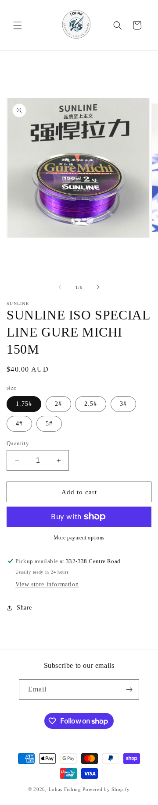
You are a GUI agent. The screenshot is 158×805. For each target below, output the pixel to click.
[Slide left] (59, 287)
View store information (47, 584)
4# (19, 423)
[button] (17, 25)
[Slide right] (98, 287)
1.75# (24, 404)
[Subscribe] (129, 689)
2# (58, 404)
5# (49, 423)
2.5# (90, 404)
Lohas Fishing (65, 789)
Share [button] (24, 607)
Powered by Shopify (106, 789)
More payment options (79, 538)
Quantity (18, 443)
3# (123, 404)
